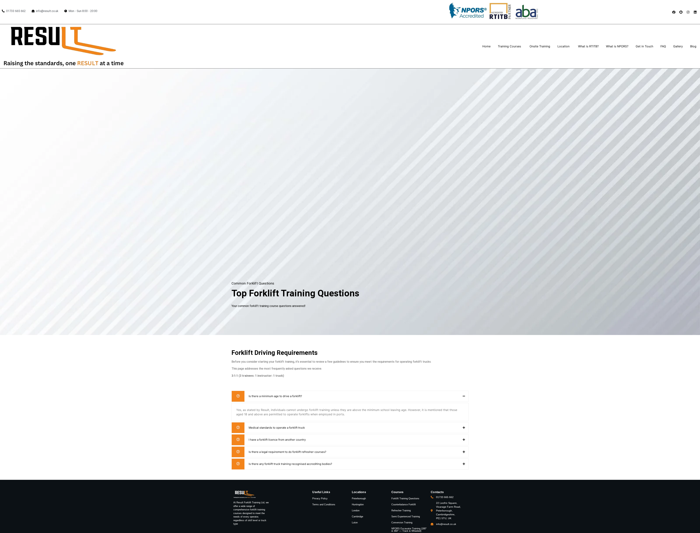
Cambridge (357, 516)
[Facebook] (674, 12)
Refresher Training (401, 510)
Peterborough (359, 498)
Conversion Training (401, 522)
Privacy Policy (320, 498)
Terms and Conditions (323, 504)
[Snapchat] (681, 12)
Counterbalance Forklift (403, 504)
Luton (355, 522)
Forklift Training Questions (405, 498)
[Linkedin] (695, 12)
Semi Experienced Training (405, 516)
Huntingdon (358, 504)
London (355, 510)
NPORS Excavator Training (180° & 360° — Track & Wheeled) (409, 529)
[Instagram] (688, 12)
